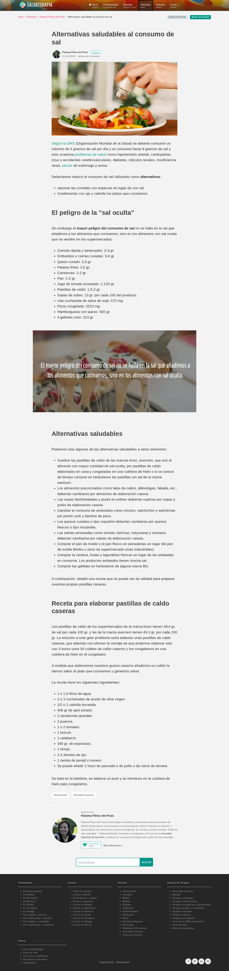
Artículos (146, 5)
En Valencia (29, 901)
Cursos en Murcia (82, 924)
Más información (112, 845)
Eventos (129, 5)
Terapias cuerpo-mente (184, 901)
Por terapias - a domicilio (36, 921)
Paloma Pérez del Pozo (52, 16)
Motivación (128, 914)
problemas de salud (91, 154)
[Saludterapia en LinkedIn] (201, 961)
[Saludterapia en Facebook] (188, 961)
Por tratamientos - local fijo (37, 918)
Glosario (160, 5)
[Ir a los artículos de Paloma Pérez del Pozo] (57, 54)
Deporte (127, 904)
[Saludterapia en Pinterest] (208, 961)
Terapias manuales (182, 911)
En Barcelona (30, 898)
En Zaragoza (30, 908)
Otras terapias (179, 924)
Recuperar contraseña (35, 959)
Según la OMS (63, 143)
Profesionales (110, 5)
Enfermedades (130, 911)
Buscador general (32, 891)
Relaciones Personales (135, 928)
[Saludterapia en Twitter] (195, 961)
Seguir (95, 52)
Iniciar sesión (201, 17)
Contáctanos (30, 962)
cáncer (67, 165)
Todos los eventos (82, 891)
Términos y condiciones (35, 956)
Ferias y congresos (83, 901)
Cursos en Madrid (82, 904)
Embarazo (128, 908)
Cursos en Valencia (83, 911)
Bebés (126, 898)
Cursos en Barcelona (84, 908)
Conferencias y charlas (85, 898)
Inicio (21, 16)
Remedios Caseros (84, 795)
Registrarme (178, 17)
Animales (127, 894)
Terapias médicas (181, 914)
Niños (126, 918)
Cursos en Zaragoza (84, 918)
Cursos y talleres (82, 894)
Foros (173, 5)
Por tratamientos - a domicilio (38, 924)
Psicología (128, 924)
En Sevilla (28, 904)
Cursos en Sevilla (82, 914)
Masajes (176, 894)
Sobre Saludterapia (33, 949)
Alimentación (60, 795)
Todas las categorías (183, 928)
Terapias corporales (182, 898)
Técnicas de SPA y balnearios (188, 921)
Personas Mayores (132, 921)
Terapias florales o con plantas (188, 908)
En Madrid (28, 894)
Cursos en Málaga (82, 921)
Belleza (126, 901)
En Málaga (29, 911)
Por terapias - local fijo (35, 914)
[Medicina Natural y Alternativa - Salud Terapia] (36, 5)
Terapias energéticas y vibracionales (191, 904)
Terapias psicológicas (183, 918)
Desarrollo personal (182, 891)
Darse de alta (30, 952)
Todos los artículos (132, 934)
